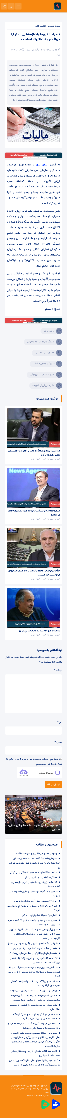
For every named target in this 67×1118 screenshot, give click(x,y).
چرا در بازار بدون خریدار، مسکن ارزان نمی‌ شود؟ (33, 990)
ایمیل (58, 742)
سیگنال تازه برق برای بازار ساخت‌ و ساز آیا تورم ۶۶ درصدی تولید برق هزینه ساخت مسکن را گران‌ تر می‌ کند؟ (34, 971)
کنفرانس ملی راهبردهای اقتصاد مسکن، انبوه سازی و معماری (33, 827)
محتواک (30, 1095)
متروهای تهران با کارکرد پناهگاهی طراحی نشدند (33, 953)
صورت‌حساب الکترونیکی (42, 374)
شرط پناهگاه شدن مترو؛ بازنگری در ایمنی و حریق (32, 943)
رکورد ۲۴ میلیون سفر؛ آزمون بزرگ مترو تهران (35, 901)
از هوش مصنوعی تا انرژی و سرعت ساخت (36, 853)
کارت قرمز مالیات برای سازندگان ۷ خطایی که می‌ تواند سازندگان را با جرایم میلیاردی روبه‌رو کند (34, 1062)
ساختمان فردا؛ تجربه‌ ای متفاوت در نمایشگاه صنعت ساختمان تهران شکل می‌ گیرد (36, 1016)
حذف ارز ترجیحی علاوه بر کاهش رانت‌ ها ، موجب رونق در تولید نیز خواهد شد (34, 573)
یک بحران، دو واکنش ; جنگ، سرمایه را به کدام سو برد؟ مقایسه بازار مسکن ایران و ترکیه (34, 1025)
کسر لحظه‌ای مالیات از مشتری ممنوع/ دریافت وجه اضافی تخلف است (35, 37)
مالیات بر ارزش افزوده (43, 385)
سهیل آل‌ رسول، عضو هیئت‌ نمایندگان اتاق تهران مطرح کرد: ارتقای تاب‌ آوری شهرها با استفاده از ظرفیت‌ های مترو (34, 933)
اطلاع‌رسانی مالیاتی (45, 352)
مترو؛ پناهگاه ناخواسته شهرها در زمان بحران (35, 948)
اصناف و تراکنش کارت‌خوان (41, 341)
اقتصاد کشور (40, 26)
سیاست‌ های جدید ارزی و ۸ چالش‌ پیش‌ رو (39, 631)
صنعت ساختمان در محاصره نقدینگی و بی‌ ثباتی (33, 872)
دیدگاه (58, 670)
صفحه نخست (54, 26)
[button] (15, 799)
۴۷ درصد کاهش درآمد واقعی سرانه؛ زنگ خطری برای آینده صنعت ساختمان (35, 960)
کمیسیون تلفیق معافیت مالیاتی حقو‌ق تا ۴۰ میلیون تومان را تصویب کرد (34, 453)
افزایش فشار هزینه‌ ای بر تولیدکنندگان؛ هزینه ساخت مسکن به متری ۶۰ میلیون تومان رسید (35, 997)
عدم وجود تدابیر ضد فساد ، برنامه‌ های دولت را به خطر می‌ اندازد (34, 513)
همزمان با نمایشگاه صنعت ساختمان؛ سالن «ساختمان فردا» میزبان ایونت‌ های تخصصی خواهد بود (34, 862)
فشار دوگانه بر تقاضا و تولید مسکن (39, 915)
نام (59, 722)
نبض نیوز (31, 50)
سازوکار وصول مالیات (44, 363)
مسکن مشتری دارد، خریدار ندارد (40, 877)
